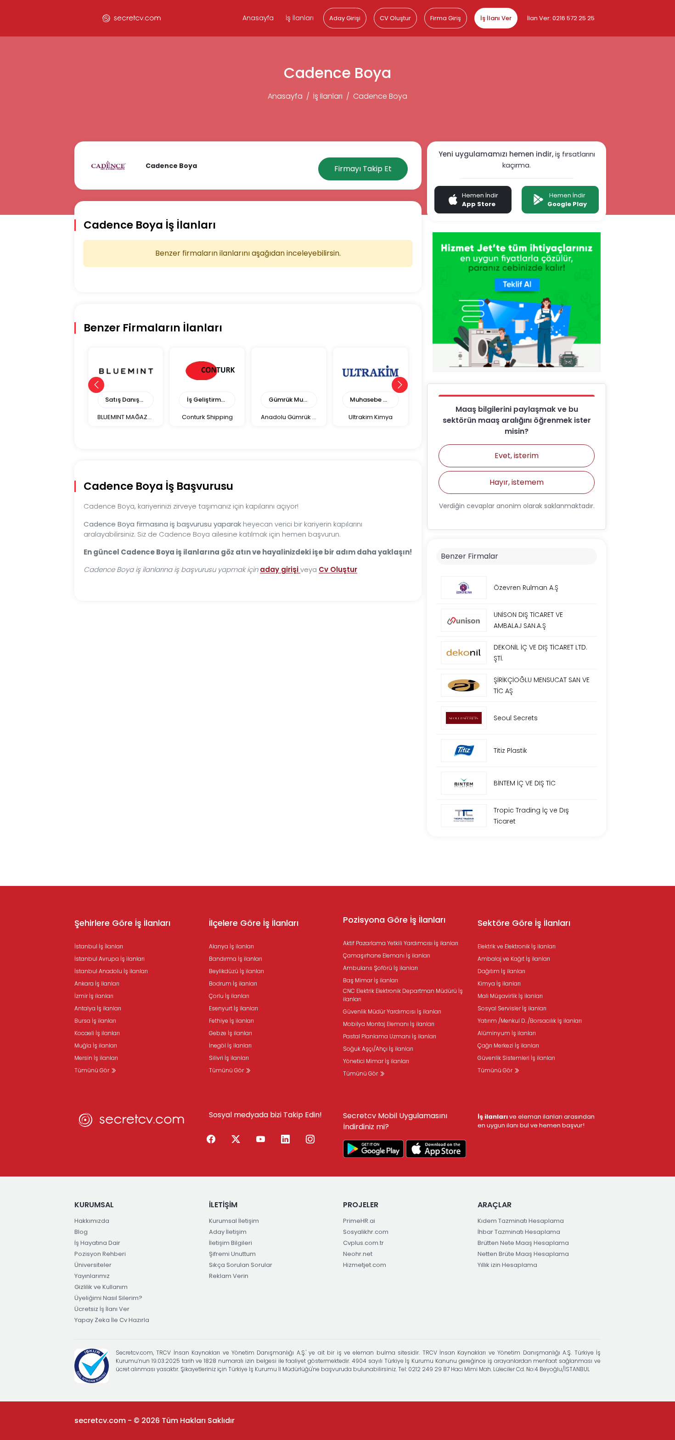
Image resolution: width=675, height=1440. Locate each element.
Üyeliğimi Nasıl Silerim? (108, 1298)
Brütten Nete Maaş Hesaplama (523, 1242)
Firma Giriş (445, 18)
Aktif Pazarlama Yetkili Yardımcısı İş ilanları (400, 943)
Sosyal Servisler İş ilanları (512, 1008)
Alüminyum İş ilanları (507, 1033)
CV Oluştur (395, 18)
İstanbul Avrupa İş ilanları (109, 959)
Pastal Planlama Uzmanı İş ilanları (389, 1036)
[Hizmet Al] (517, 302)
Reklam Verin (228, 1276)
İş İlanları (300, 17)
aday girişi (280, 569)
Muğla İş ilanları (95, 1045)
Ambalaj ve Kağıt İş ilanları (514, 959)
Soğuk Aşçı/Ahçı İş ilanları (378, 1049)
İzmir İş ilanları (93, 996)
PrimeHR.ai (359, 1220)
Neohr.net (357, 1253)
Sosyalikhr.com (365, 1231)
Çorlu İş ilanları (229, 996)
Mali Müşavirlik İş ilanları (510, 996)
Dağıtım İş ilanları (501, 971)
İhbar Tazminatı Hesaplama (519, 1231)
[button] (96, 385)
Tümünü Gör (92, 1070)
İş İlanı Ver (496, 18)
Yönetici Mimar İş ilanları (376, 1061)
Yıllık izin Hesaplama (507, 1265)
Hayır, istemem (516, 482)
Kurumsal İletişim (234, 1220)
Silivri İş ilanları (229, 1058)
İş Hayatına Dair (97, 1242)
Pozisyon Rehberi (100, 1253)
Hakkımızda (91, 1220)
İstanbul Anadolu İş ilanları (111, 971)
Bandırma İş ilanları (235, 959)
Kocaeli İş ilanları (97, 1033)
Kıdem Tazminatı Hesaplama (521, 1220)
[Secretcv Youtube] (260, 1139)
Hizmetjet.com (364, 1265)
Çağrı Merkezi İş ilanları (508, 1045)
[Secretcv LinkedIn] (285, 1139)
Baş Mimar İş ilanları (370, 980)
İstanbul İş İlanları (98, 946)
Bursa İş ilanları (95, 1021)
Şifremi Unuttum (232, 1253)
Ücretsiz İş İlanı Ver (101, 1309)
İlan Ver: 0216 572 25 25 (561, 18)
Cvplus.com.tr (363, 1242)
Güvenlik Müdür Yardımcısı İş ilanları (392, 1011)
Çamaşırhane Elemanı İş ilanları (386, 955)
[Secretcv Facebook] (211, 1139)
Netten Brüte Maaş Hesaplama (523, 1253)
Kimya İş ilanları (499, 983)
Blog (81, 1231)
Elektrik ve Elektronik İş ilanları (517, 946)
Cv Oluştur (338, 569)
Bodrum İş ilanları (233, 983)
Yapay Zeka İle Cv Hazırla (111, 1320)
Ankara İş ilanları (96, 983)
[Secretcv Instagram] (310, 1139)
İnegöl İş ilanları (230, 1045)
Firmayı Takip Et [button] (363, 168)
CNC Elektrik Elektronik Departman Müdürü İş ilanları (403, 995)
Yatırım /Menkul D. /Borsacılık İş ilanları (530, 1021)
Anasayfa (258, 17)
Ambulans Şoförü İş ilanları (380, 968)
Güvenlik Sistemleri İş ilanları (516, 1058)
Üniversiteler (93, 1265)
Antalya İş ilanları (97, 1008)
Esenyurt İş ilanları (233, 1008)
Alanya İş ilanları (231, 946)
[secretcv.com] (131, 18)
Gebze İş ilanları (230, 1033)
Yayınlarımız (92, 1276)
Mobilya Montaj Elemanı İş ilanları (388, 1024)
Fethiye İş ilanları (231, 1021)
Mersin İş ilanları (96, 1058)
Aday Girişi (344, 18)
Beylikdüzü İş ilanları (236, 971)
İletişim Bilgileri (230, 1242)
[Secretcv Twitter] (236, 1139)
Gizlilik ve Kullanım (101, 1287)
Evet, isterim (517, 455)
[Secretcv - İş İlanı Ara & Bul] (373, 1149)
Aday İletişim (228, 1231)
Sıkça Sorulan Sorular (240, 1265)
